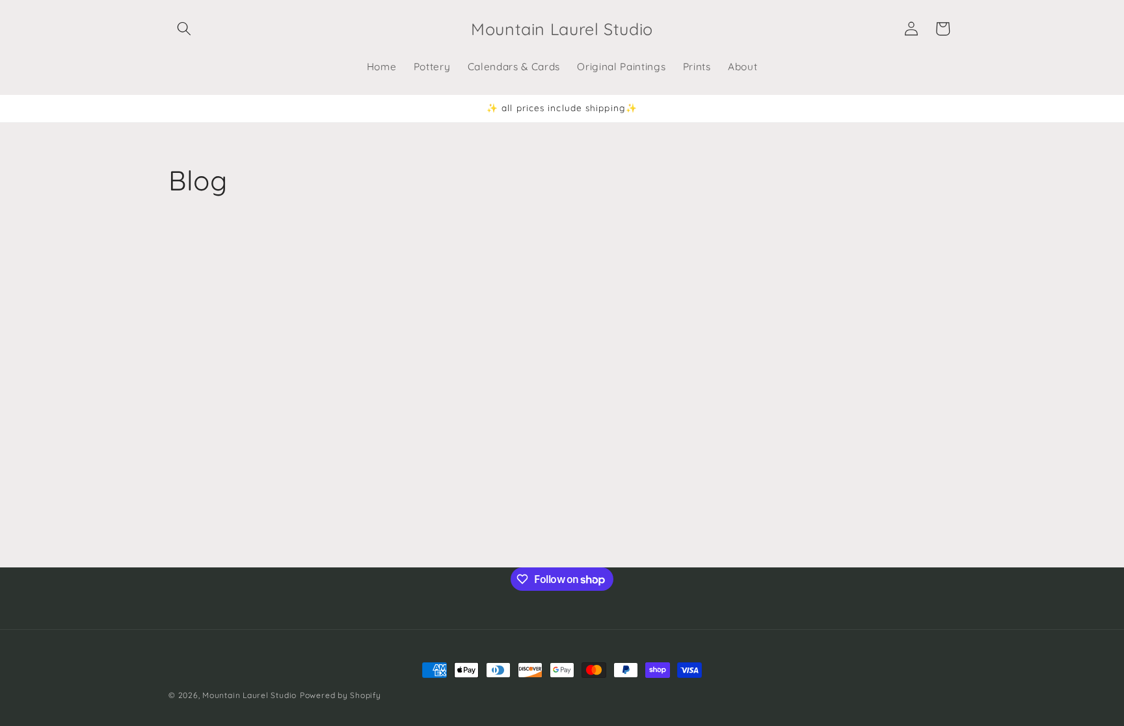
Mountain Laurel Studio (249, 695)
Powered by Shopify (340, 695)
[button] (184, 28)
